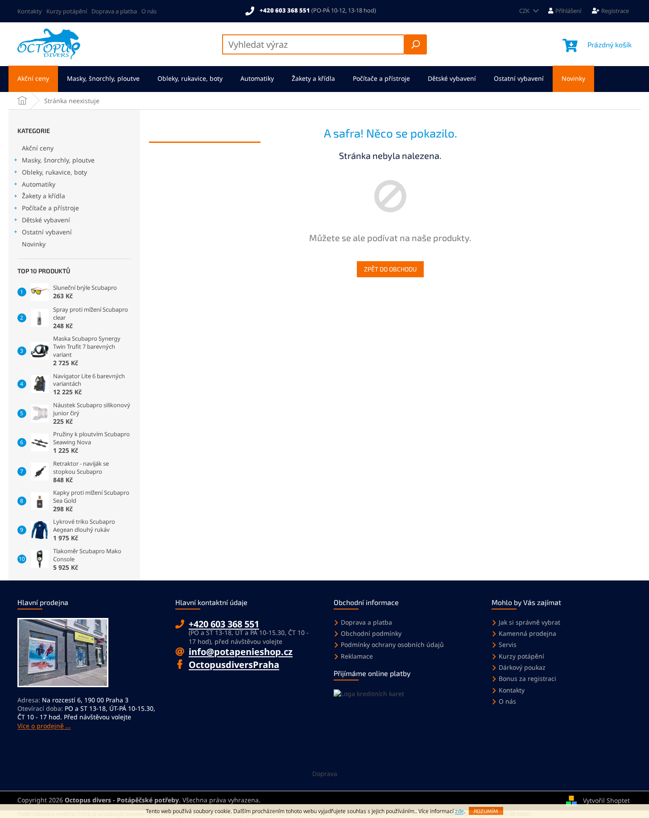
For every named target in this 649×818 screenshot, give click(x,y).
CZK (525, 11)
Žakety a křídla (43, 196)
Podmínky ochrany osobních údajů (392, 644)
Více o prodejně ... (44, 726)
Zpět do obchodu (390, 269)
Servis (508, 644)
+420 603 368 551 (224, 624)
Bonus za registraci (527, 678)
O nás (149, 11)
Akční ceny (38, 148)
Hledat (416, 44)
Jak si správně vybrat (529, 622)
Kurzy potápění (66, 11)
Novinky (33, 244)
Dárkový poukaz (522, 667)
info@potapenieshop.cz (241, 652)
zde (459, 811)
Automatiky (38, 184)
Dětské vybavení (46, 220)
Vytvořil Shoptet (606, 800)
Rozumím (486, 811)
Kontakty (29, 11)
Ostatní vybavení (47, 232)
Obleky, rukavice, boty (54, 172)
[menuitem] (33, 79)
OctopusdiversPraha (234, 665)
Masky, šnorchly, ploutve (58, 160)
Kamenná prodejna (527, 633)
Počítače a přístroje (50, 208)
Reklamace (357, 656)
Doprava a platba (114, 11)
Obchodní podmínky (371, 633)
